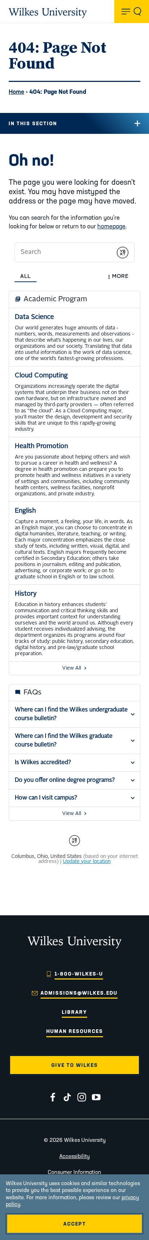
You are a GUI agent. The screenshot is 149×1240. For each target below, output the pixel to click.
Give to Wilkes (74, 1065)
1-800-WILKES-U (79, 973)
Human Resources (74, 1031)
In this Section (33, 123)
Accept (74, 1224)
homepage (111, 226)
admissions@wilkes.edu (79, 993)
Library (74, 1012)
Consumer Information (74, 1172)
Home (16, 91)
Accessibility (74, 1156)
